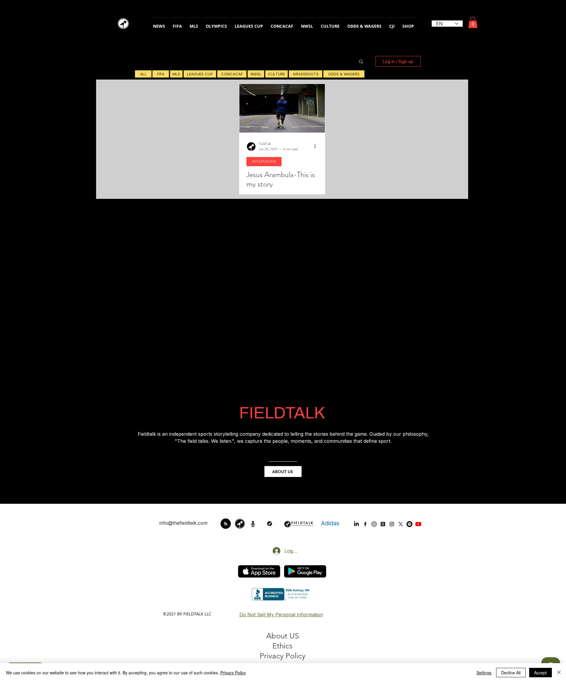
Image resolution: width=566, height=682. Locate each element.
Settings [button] (483, 673)
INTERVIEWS (264, 161)
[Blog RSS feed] (226, 523)
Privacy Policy (233, 673)
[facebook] (365, 524)
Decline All (511, 673)
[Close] (558, 672)
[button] (473, 22)
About (277, 635)
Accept (540, 673)
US (294, 635)
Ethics (282, 645)
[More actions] (316, 146)
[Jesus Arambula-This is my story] (282, 108)
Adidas (330, 523)
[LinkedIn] (356, 524)
